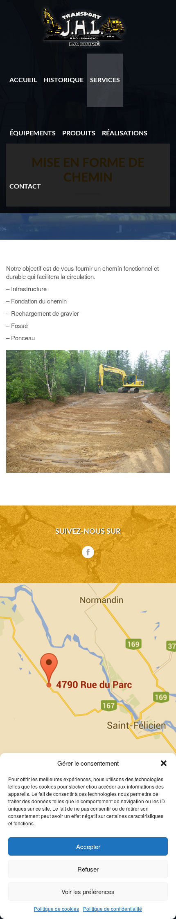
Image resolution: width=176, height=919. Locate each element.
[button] (164, 763)
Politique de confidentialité (112, 908)
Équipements (32, 133)
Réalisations (124, 133)
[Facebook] (88, 552)
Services (105, 80)
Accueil (23, 80)
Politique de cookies (56, 908)
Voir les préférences (88, 891)
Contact (25, 186)
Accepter (88, 846)
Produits (78, 133)
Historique (63, 80)
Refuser (88, 869)
